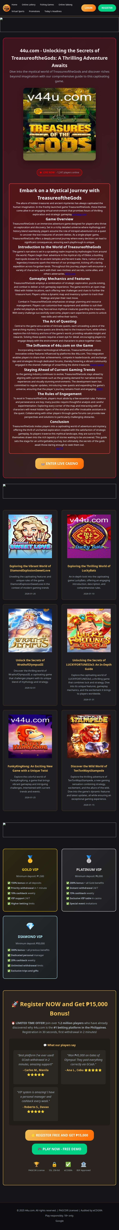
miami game (97, 364)
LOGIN (88, 7)
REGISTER (107, 7)
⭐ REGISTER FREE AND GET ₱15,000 (59, 1135)
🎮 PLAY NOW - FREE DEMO (59, 1149)
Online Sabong (65, 4)
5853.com (70, 273)
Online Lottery (28, 4)
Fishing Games (47, 4)
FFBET (100, 389)
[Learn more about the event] (59, 24)
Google (60, 1220)
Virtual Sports (18, 11)
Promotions (34, 11)
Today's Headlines (53, 11)
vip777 (59, 448)
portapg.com (79, 214)
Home (14, 4)
